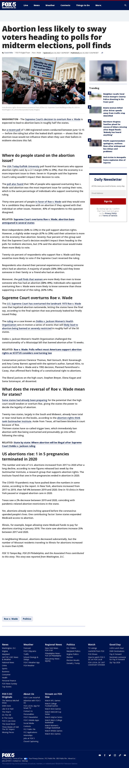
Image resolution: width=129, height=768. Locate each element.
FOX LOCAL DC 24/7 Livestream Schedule (96, 663)
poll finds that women (30, 279)
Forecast (27, 648)
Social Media (29, 723)
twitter (110, 755)
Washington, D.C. (9, 648)
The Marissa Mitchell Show (10, 701)
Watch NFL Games (52, 700)
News (5, 644)
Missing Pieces (8, 732)
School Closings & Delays (31, 658)
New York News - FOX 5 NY (52, 649)
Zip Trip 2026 (114, 662)
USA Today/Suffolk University (23, 166)
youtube (100, 755)
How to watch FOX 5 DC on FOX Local (96, 658)
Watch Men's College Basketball (53, 721)
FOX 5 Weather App (32, 662)
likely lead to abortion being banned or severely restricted (40, 326)
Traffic (26, 654)
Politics (27, 618)
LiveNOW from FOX (96, 651)
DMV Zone (6, 706)
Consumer (6, 674)
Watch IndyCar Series (53, 717)
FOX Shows (92, 654)
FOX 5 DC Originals (7, 695)
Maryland (6, 654)
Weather (28, 644)
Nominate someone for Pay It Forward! (117, 658)
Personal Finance (9, 680)
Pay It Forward (115, 654)
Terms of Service (109, 215)
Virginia (5, 651)
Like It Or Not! (7, 709)
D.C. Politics (71, 648)
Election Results (73, 660)
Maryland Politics (73, 651)
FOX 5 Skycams (30, 651)
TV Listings (92, 648)
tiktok (120, 755)
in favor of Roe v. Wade (48, 201)
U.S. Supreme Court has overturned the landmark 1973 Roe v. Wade (43, 303)
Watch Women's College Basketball (52, 726)
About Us (29, 693)
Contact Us (28, 711)
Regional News (53, 644)
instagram (115, 755)
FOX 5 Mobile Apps (31, 720)
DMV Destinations (116, 651)
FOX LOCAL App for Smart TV (32, 707)
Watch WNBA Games (53, 731)
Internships (28, 735)
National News (8, 662)
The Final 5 (6, 712)
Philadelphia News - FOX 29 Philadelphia (53, 654)
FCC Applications (30, 732)
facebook (105, 755)
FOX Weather (29, 665)
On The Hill (6, 715)
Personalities (29, 714)
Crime (4, 665)
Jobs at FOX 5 (29, 738)
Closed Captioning (31, 741)
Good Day (115, 644)
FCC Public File (29, 729)
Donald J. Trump (73, 663)
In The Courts (7, 718)
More (98, 5)
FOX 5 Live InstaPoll (32, 697)
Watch (91, 644)
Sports (4, 668)
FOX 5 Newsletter (31, 717)
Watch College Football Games (51, 704)
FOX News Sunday (9, 683)
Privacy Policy (111, 213)
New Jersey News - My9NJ (52, 659)
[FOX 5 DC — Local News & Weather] (10, 5)
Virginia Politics (73, 654)
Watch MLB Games (53, 709)
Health (4, 677)
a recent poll (14, 129)
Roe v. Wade (36, 53)
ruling (10, 321)
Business (5, 671)
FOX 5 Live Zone (8, 721)
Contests (27, 726)
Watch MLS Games (53, 734)
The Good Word (8, 724)
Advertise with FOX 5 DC (32, 701)
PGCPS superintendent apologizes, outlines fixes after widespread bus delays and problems (114, 146)
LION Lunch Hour (116, 648)
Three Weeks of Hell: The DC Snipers (10, 728)
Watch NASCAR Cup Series (53, 713)
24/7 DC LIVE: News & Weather (10, 658)
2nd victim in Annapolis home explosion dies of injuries (114, 160)
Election (70, 657)
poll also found (15, 184)
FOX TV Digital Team (23, 53)
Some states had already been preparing (24, 400)
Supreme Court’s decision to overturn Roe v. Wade (52, 119)
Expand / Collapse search (125, 5)
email (125, 755)
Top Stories (6, 686)
